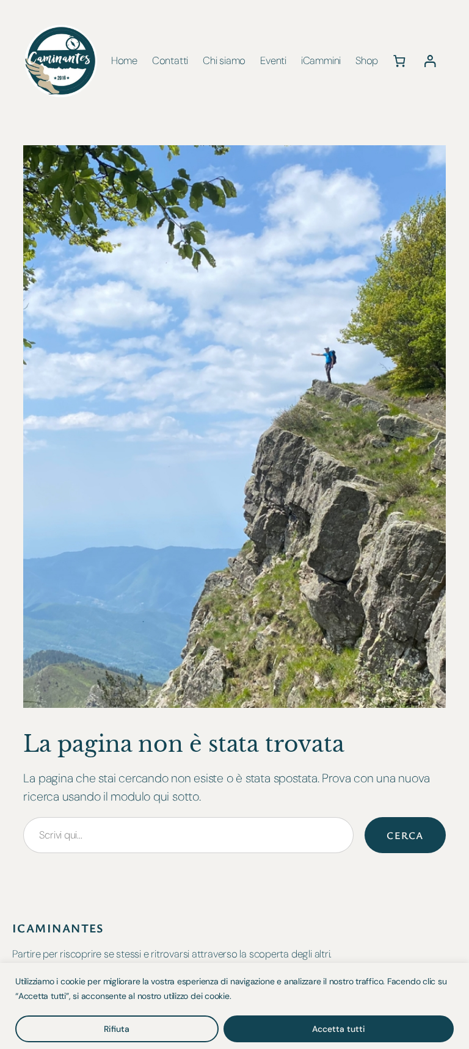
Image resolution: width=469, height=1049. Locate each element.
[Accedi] (430, 61)
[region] (234, 1006)
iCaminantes (58, 928)
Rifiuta (116, 1028)
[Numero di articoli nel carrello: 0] (399, 61)
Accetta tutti (338, 1028)
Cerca (405, 835)
